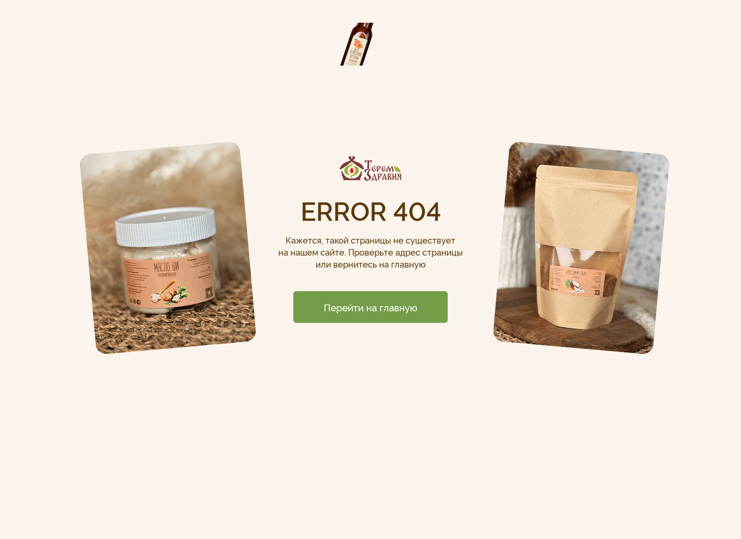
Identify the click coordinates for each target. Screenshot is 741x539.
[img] (370, 168)
